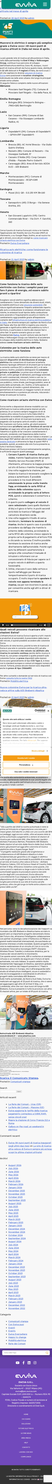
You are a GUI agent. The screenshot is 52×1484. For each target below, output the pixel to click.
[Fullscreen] (49, 625)
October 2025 (15, 1197)
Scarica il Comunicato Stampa (19, 1078)
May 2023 (13, 1289)
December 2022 (16, 1305)
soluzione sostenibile (33, 305)
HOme (26, 1414)
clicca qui (32, 740)
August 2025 (14, 1203)
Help (26, 1443)
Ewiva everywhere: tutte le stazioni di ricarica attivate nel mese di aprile (24, 10)
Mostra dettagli (38, 751)
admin (31, 18)
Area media (26, 1438)
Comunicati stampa (20, 1081)
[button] (26, 613)
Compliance (26, 1457)
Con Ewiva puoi (16, 1324)
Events (11, 1331)
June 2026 (13, 1171)
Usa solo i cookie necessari (26, 772)
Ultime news (26, 1433)
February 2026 (15, 1184)
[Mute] (45, 625)
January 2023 (15, 1302)
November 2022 (16, 1308)
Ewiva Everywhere (19, 243)
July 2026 (13, 1168)
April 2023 (13, 1292)
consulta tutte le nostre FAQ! (19, 678)
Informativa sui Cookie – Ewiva (23, 1479)
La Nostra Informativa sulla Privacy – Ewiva (26, 1476)
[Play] (3, 625)
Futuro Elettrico (26, 1428)
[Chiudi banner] (48, 711)
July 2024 (13, 1244)
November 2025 (16, 1194)
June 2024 (13, 1248)
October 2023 (15, 1273)
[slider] (24, 625)
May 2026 (13, 1174)
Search (3, 1088)
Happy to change (17, 1337)
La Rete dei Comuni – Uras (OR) (24, 1104)
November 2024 (16, 1232)
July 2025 (13, 1206)
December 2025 (16, 1190)
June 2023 (13, 1286)
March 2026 (14, 1181)
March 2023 (14, 1295)
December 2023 (16, 1267)
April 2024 (13, 1254)
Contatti (26, 1447)
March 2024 (14, 1257)
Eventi (11, 1327)
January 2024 (15, 1263)
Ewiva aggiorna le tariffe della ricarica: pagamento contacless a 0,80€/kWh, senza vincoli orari (28, 1113)
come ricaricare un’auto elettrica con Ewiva (24, 239)
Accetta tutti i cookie (26, 758)
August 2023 (14, 1279)
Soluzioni (26, 1424)
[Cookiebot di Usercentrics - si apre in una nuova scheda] (34, 710)
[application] (26, 613)
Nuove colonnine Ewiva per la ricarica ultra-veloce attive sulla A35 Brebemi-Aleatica (23, 689)
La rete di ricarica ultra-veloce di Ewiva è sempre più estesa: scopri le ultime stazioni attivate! (30, 1149)
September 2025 (17, 1200)
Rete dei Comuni (16, 1343)
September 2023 (17, 1276)
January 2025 (15, 1225)
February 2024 (15, 1260)
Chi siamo (26, 1419)
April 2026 (13, 1178)
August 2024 (14, 1241)
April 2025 (13, 1216)
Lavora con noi (26, 1452)
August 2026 (14, 1165)
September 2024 (17, 1238)
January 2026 (15, 1187)
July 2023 (13, 1283)
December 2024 (16, 1229)
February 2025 (15, 1222)
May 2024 (13, 1251)
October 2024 (15, 1235)
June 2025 (13, 1209)
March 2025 (14, 1219)
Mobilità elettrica (19, 681)
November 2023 (16, 1270)
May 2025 (13, 1213)
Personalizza (24, 765)
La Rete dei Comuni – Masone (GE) (26, 1107)
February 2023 (15, 1298)
